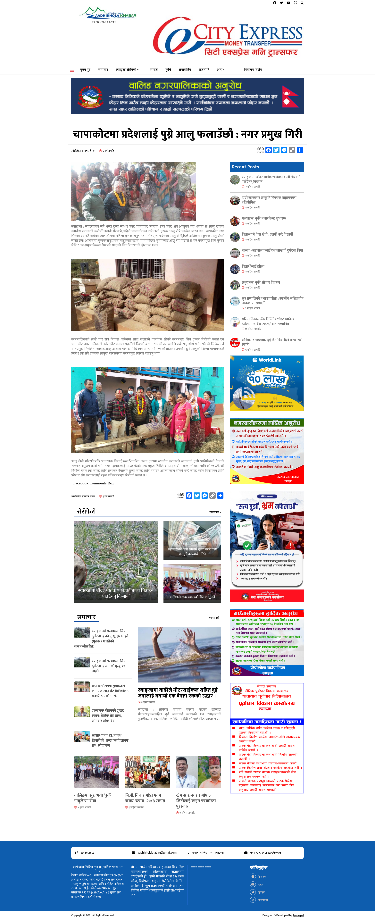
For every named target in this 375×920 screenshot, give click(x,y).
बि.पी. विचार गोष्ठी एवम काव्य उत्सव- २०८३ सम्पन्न (145, 798)
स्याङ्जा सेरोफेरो (126, 70)
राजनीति (204, 70)
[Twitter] (281, 3)
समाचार (103, 70)
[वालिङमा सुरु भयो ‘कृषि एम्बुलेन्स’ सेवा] (96, 774)
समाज (154, 70)
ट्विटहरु (261, 892)
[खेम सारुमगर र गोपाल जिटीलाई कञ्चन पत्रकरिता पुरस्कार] (198, 774)
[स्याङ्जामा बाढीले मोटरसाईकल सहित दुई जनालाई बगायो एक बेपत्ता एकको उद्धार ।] (179, 657)
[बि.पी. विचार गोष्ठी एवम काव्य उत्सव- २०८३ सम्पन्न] (147, 774)
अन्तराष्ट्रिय (185, 70)
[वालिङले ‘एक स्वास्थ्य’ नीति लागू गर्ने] (192, 583)
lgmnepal (298, 915)
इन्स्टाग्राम (263, 900)
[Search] (302, 3)
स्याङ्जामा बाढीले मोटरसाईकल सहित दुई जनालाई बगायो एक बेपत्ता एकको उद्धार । (178, 693)
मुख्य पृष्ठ (85, 70)
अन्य (219, 70)
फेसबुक (262, 876)
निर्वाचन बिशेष (253, 70)
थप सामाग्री (214, 512)
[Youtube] (288, 3)
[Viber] (295, 3)
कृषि (168, 70)
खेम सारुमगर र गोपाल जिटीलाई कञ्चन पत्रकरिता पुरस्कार (196, 801)
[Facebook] (274, 3)
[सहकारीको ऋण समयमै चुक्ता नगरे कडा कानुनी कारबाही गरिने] (192, 540)
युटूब (260, 884)
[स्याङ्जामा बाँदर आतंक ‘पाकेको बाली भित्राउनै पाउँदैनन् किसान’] (116, 562)
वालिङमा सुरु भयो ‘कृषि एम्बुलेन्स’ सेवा (93, 798)
